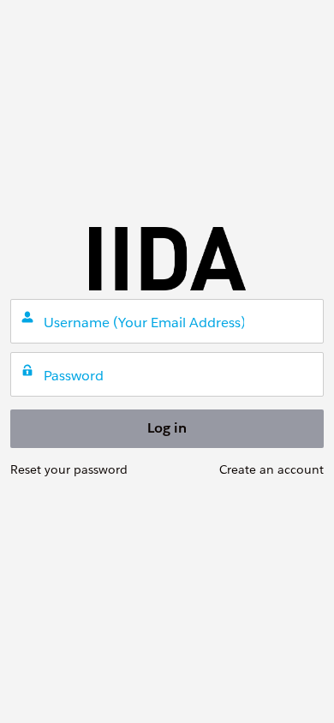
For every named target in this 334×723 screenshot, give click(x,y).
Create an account (271, 469)
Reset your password (69, 469)
